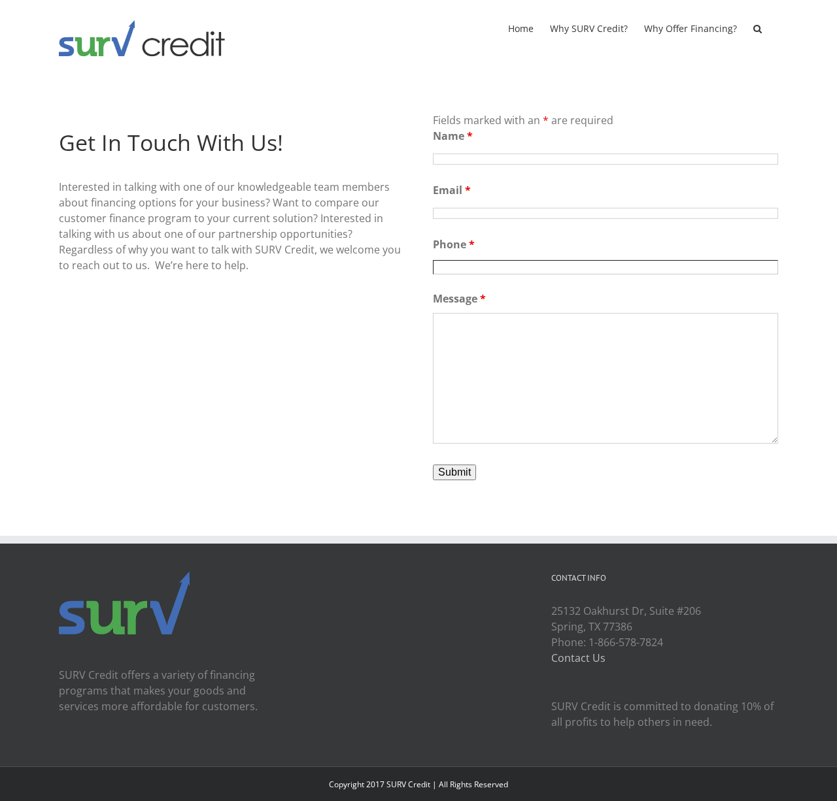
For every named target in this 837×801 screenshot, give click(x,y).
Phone (454, 244)
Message (459, 298)
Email (452, 190)
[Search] (757, 27)
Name (453, 136)
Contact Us (578, 658)
